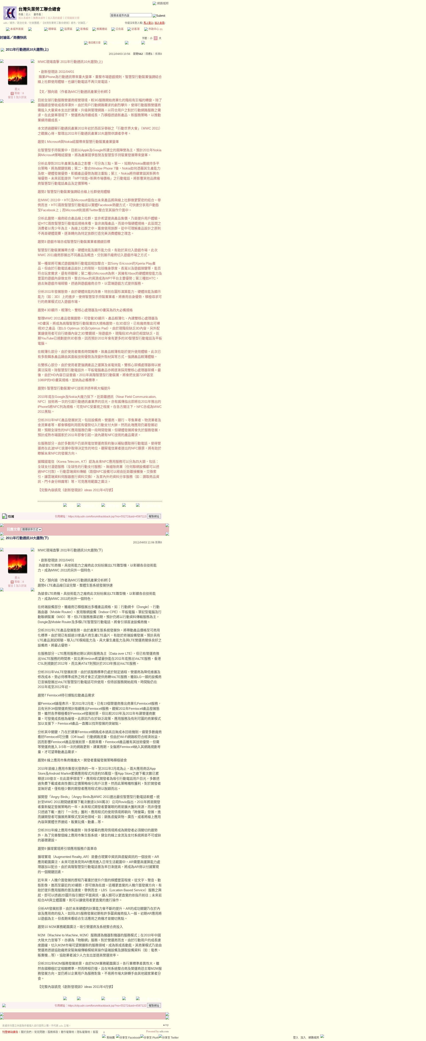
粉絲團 (111, 1037)
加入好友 (21, 97)
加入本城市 (24, 18)
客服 (95, 1032)
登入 (295, 1037)
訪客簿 (135, 29)
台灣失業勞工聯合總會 (39, 9)
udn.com (164, 1031)
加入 (303, 1037)
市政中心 (155, 29)
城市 (12, 23)
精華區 (52, 29)
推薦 (158, 54)
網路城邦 (163, 3)
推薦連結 (101, 29)
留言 (10, 97)
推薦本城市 (39, 18)
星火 (28, 14)
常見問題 (39, 1032)
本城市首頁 (17, 29)
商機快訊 (20, 37)
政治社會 (22, 23)
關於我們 (26, 1032)
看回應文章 (94, 42)
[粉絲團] (104, 1036)
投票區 (68, 29)
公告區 (119, 29)
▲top (166, 1024)
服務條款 (52, 1032)
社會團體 (34, 23)
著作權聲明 (67, 1032)
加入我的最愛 (55, 18)
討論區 (36, 29)
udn (5, 23)
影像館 (84, 29)
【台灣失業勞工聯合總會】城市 (58, 23)
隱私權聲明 (83, 1032)
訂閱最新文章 (72, 18)
